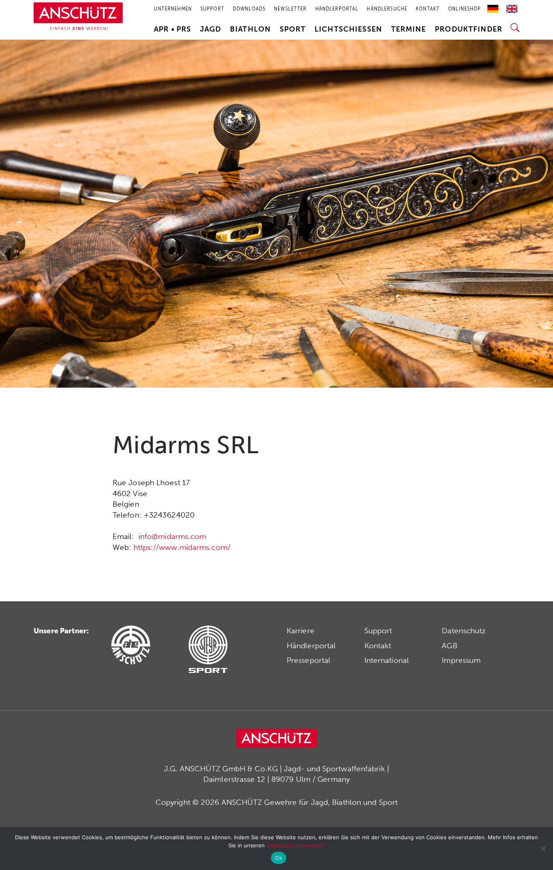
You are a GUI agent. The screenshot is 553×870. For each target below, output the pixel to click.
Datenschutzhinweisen (295, 845)
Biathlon (250, 29)
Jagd (210, 29)
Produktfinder (468, 29)
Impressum (461, 660)
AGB (449, 645)
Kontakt (377, 645)
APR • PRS (172, 29)
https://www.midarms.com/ (182, 547)
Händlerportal (311, 645)
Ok (278, 858)
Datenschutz (464, 630)
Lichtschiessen (348, 29)
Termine (408, 29)
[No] (543, 849)
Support (378, 630)
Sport (293, 29)
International (386, 660)
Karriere (301, 630)
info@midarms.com (172, 536)
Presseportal (308, 660)
